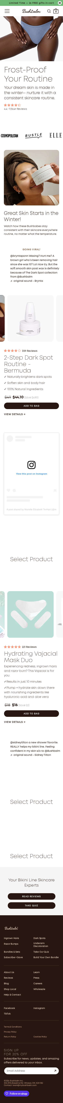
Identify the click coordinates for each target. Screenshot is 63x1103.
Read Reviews (31, 897)
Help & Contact (12, 995)
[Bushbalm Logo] (31, 11)
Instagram (39, 1008)
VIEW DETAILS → (14, 414)
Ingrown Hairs (11, 938)
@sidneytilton (19, 742)
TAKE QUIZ (31, 906)
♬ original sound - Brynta (26, 281)
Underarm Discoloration (40, 944)
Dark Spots (39, 938)
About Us (9, 972)
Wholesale (39, 989)
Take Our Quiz (41, 952)
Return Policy (10, 1037)
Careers (37, 984)
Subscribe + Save (13, 957)
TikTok (7, 1014)
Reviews (8, 978)
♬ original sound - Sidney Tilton (30, 755)
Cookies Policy (40, 1037)
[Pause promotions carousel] (60, 3)
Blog (6, 984)
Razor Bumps (11, 944)
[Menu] (7, 11)
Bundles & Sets (12, 952)
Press (36, 978)
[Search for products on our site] (49, 11)
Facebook (9, 1008)
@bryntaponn (19, 256)
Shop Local (10, 989)
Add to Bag (32, 406)
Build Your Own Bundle (46, 957)
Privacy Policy (10, 1032)
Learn (36, 972)
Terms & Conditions (13, 1027)
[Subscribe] (55, 1071)
